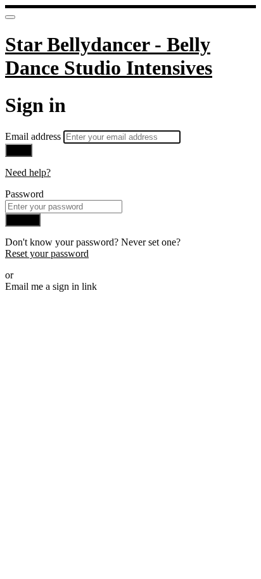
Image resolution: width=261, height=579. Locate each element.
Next (18, 150)
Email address (34, 136)
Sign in (22, 220)
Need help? (28, 172)
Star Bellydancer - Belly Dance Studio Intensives (108, 56)
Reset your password (47, 253)
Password (24, 194)
